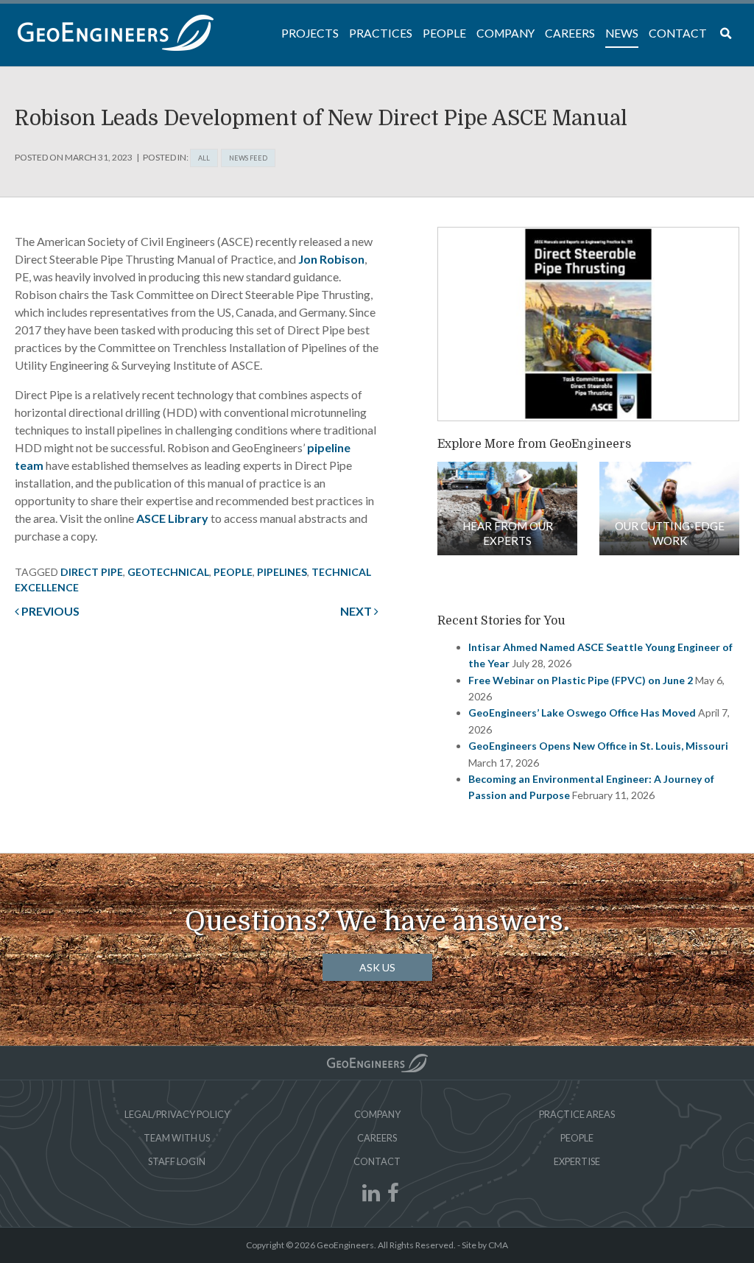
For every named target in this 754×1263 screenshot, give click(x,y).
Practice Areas (577, 1114)
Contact (377, 1161)
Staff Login (176, 1161)
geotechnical (168, 572)
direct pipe (91, 572)
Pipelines (282, 572)
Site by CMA (485, 1244)
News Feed (248, 158)
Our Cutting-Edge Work (670, 533)
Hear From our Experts (507, 533)
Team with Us (177, 1138)
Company (377, 1114)
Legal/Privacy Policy (177, 1114)
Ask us (377, 967)
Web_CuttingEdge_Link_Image (669, 508)
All (204, 158)
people (233, 572)
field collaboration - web (507, 508)
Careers (377, 1138)
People (576, 1138)
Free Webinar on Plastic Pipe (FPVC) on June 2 (580, 680)
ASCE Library (172, 518)
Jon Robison (331, 259)
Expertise (577, 1161)
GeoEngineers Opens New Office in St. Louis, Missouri (598, 745)
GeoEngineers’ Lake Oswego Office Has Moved (582, 712)
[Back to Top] (377, 1063)
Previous (49, 611)
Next (357, 611)
